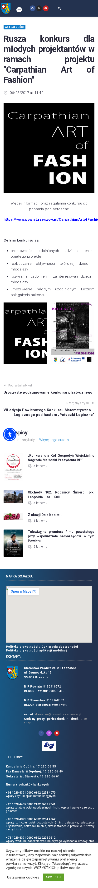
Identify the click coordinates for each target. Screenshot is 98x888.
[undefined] (32, 8)
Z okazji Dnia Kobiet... (45, 515)
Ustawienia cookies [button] (23, 877)
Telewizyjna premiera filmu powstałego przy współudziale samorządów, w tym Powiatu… (61, 536)
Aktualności (14, 27)
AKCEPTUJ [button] (53, 877)
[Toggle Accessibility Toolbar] (10, 434)
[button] (19, 10)
